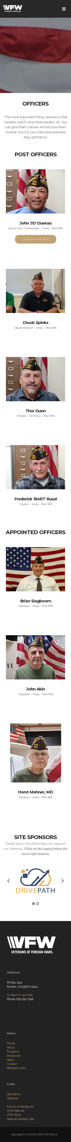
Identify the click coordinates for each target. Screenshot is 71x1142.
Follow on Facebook (20, 1106)
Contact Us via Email (20, 995)
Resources (14, 1055)
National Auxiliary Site (20, 1119)
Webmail (12, 1098)
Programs (13, 1051)
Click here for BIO (35, 239)
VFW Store (14, 1114)
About (11, 1047)
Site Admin (14, 1094)
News (10, 1059)
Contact (12, 1064)
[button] (8, 880)
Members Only (16, 1068)
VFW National (15, 1110)
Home (11, 1043)
